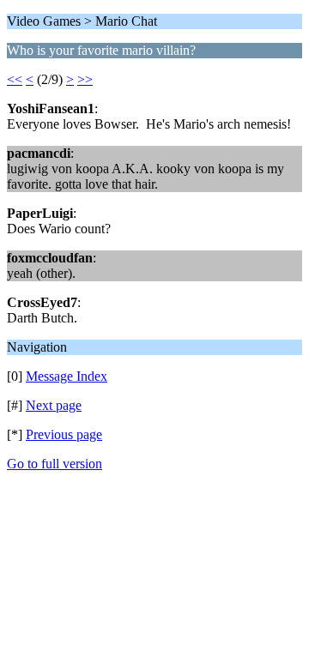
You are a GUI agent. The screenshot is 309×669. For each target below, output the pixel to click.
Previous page (64, 434)
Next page (54, 405)
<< (14, 79)
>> (85, 79)
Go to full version (54, 463)
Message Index (66, 376)
